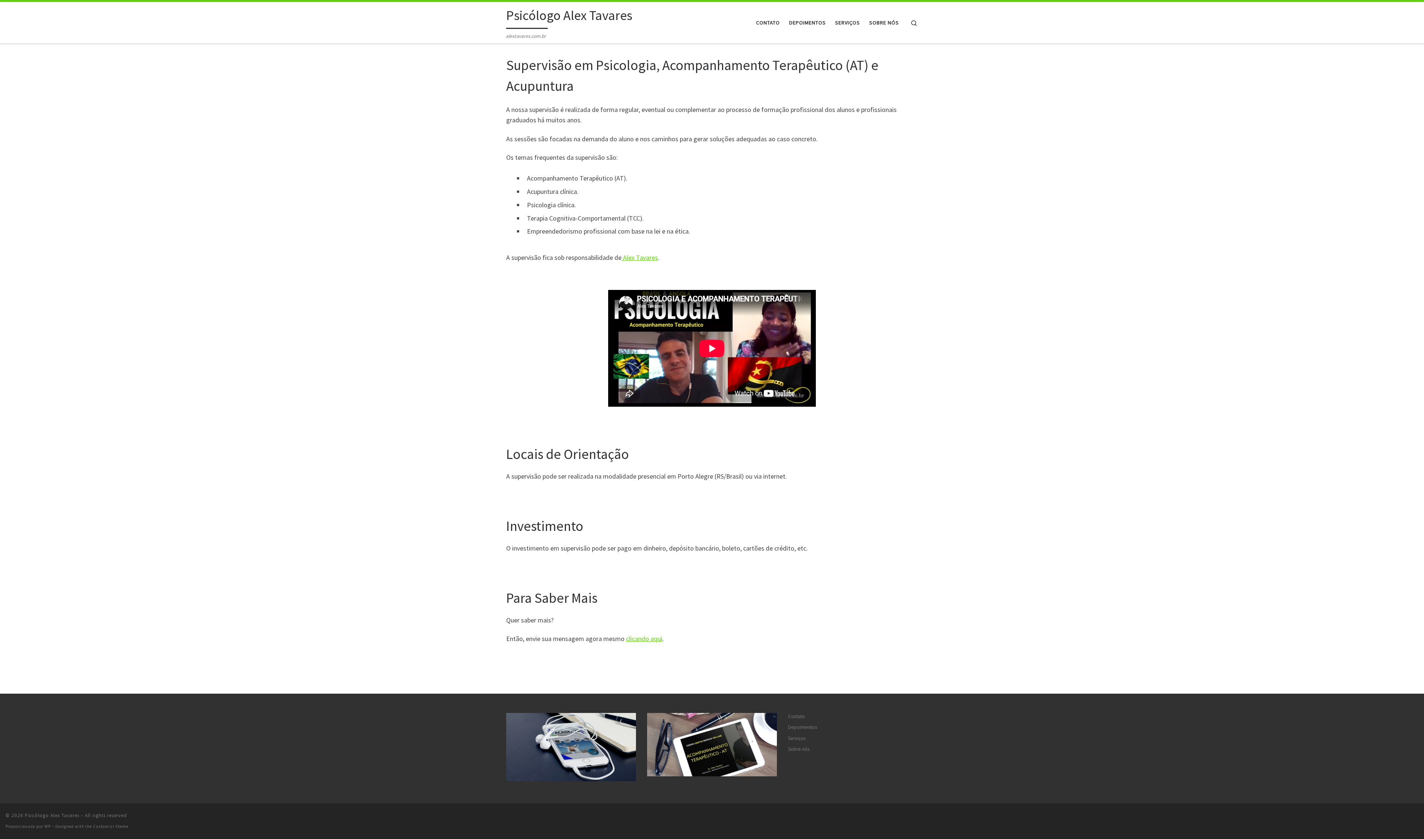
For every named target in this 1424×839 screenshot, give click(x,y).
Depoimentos (802, 727)
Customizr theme (110, 826)
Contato (796, 716)
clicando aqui (644, 638)
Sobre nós (799, 749)
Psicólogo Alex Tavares (52, 815)
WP (47, 826)
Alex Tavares (640, 257)
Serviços (796, 738)
